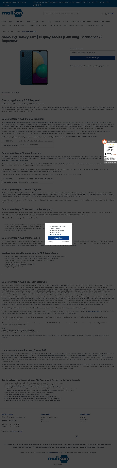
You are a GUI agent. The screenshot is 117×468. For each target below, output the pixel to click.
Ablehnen (50, 241)
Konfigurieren (65, 241)
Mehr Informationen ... (56, 234)
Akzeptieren (58, 238)
